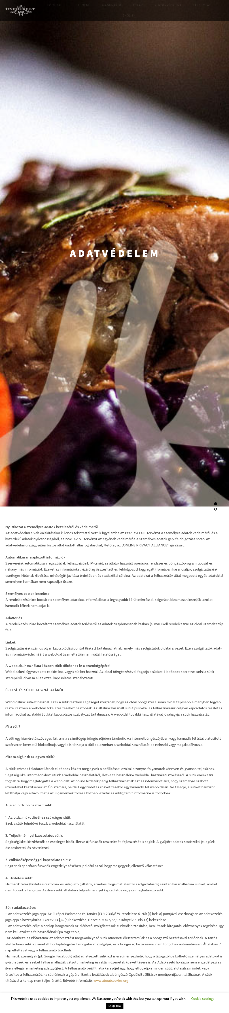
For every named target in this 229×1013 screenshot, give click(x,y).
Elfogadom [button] (114, 1005)
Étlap (138, 5)
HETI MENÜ (82, 5)
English (129, 15)
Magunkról (112, 5)
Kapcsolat (202, 5)
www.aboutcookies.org (110, 980)
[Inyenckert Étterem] (20, 10)
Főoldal (54, 5)
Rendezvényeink (168, 5)
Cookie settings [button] (202, 999)
